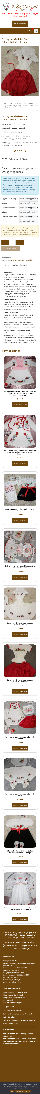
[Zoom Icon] (20, 71)
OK (12, 1091)
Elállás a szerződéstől (11, 1023)
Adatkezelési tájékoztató (12, 1011)
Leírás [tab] (7, 265)
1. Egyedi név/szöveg (9, 199)
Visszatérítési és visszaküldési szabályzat (19, 1020)
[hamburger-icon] (6, 31)
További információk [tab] (19, 265)
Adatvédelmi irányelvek (23, 1091)
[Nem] (38, 1088)
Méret (4, 158)
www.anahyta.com (11, 1039)
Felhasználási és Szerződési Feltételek (17, 1014)
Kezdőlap (7, 103)
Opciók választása (20, 405)
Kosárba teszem (10, 248)
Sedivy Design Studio (12, 1041)
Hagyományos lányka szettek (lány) (22, 260)
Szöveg (4, 203)
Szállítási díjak (9, 1017)
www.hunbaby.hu (10, 1034)
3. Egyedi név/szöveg (9, 216)
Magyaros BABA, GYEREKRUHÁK (21, 103)
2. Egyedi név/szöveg (9, 208)
